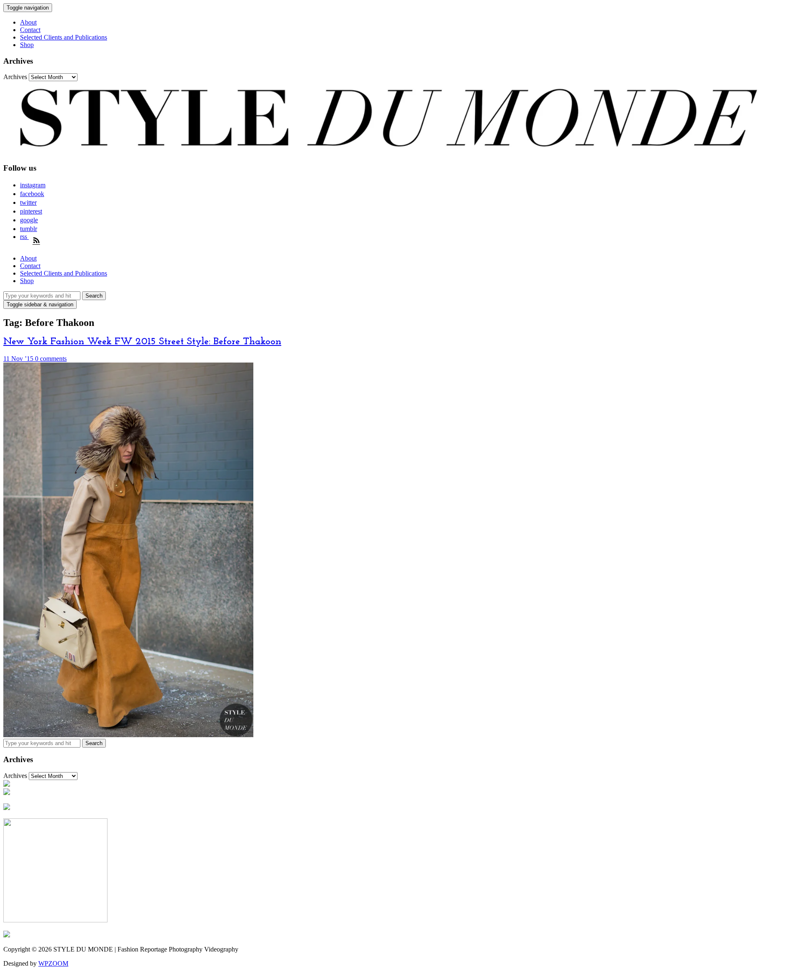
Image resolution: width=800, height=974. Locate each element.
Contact (30, 29)
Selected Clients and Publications (63, 37)
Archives (15, 76)
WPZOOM (53, 963)
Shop (27, 44)
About (28, 22)
